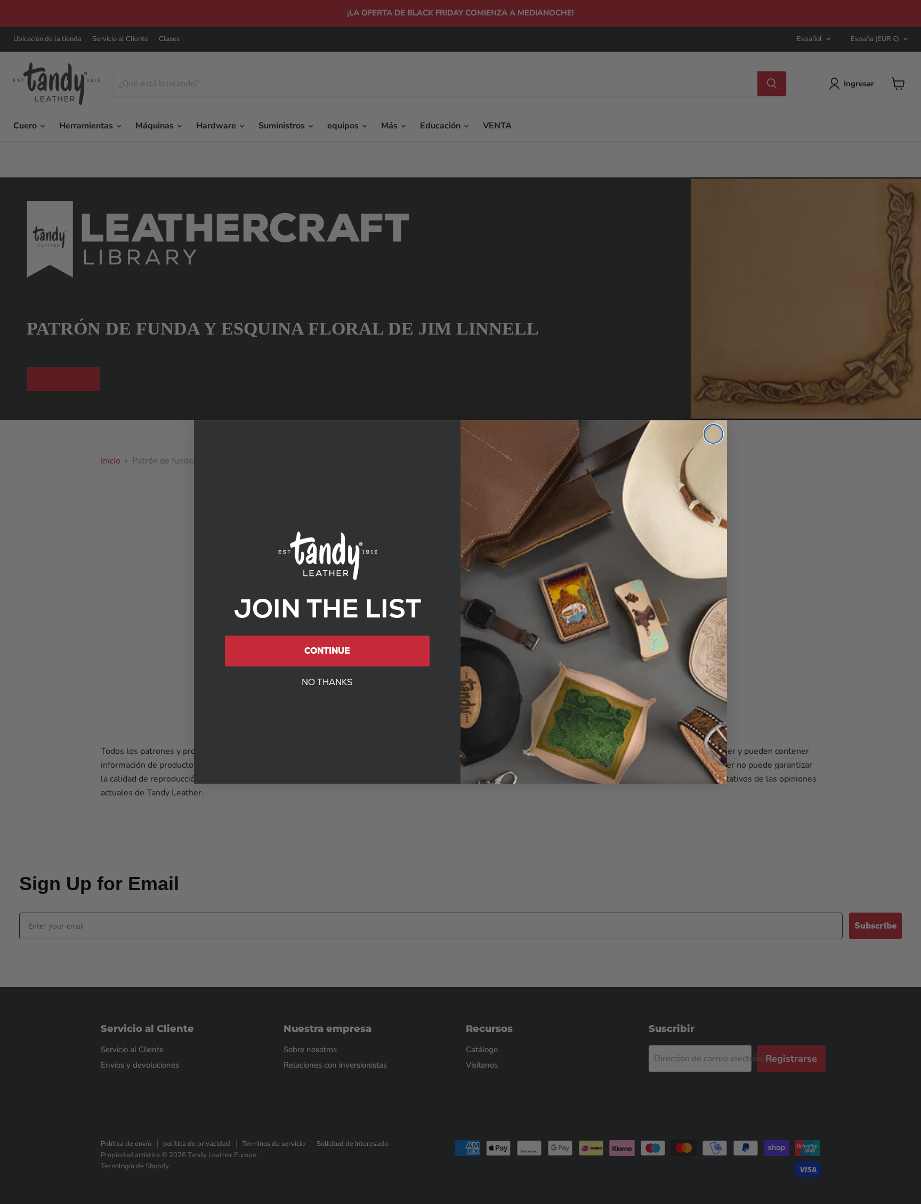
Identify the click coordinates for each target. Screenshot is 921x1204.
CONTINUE (327, 650)
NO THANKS (327, 682)
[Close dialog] (713, 434)
